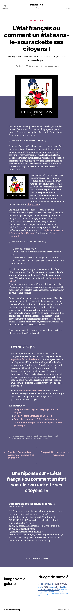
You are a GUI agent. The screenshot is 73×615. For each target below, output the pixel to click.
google (17, 436)
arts (58, 586)
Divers (44, 586)
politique (34, 21)
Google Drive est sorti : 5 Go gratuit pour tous (36, 419)
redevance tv (33, 438)
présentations (61, 592)
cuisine (46, 592)
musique (40, 592)
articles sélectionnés (48, 589)
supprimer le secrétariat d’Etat (26, 359)
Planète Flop (36, 5)
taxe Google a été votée (30, 391)
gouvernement (26, 436)
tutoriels (64, 589)
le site (62, 594)
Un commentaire (53, 66)
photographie (47, 594)
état (13, 436)
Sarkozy (41, 438)
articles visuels (45, 584)
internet (35, 436)
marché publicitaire (45, 436)
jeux (60, 590)
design (56, 592)
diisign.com (32, 204)
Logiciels (51, 592)
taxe (46, 438)
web (41, 21)
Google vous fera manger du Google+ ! (33, 416)
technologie (60, 583)
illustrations (52, 587)
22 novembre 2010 (35, 66)
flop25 (21, 66)
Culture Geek (55, 594)
